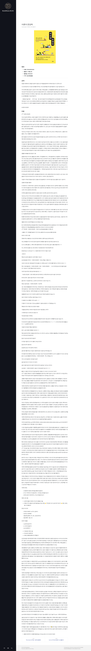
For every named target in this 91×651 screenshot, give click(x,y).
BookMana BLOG (8, 11)
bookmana (28, 647)
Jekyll (27, 648)
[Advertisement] (8, 32)
